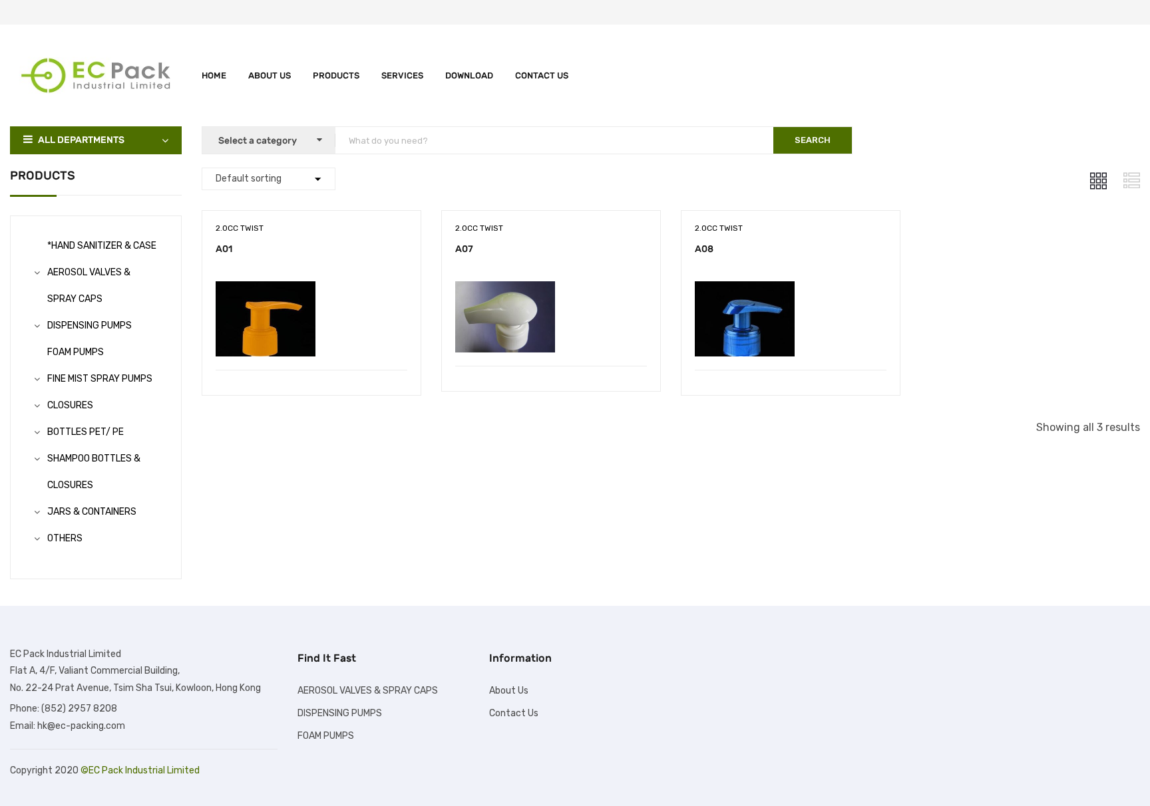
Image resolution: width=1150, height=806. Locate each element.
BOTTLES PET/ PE (85, 432)
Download (469, 75)
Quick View (311, 336)
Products (336, 75)
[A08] (745, 291)
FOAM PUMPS (75, 352)
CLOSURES (70, 405)
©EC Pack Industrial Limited (140, 770)
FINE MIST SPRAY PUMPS (99, 378)
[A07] (505, 291)
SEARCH (813, 140)
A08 (704, 249)
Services (402, 75)
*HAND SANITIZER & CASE (101, 245)
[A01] (265, 291)
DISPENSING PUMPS (89, 325)
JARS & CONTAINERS (91, 511)
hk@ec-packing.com (81, 726)
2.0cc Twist (240, 228)
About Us (269, 75)
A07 (464, 249)
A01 (224, 249)
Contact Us (541, 75)
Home (214, 75)
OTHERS (65, 538)
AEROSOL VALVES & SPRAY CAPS (367, 690)
